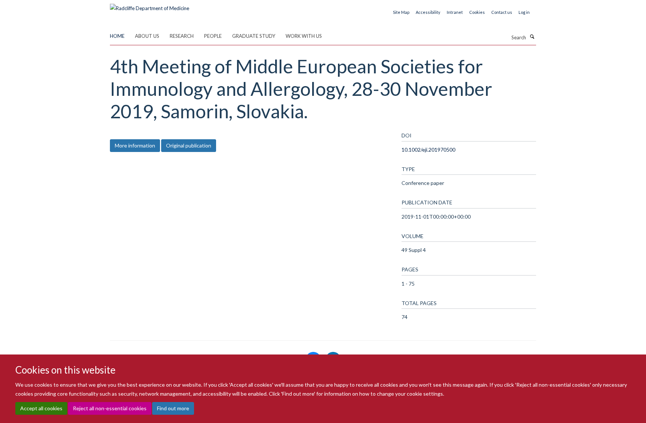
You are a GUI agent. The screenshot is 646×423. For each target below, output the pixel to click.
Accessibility (428, 12)
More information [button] (135, 145)
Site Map (401, 12)
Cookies (477, 12)
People (213, 36)
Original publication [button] (188, 145)
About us (147, 36)
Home (117, 36)
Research (182, 36)
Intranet (455, 12)
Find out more (173, 408)
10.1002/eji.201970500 (428, 149)
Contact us (501, 12)
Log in (524, 12)
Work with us (304, 36)
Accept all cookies (41, 408)
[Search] (532, 37)
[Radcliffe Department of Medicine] (149, 6)
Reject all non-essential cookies (110, 408)
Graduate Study (253, 36)
